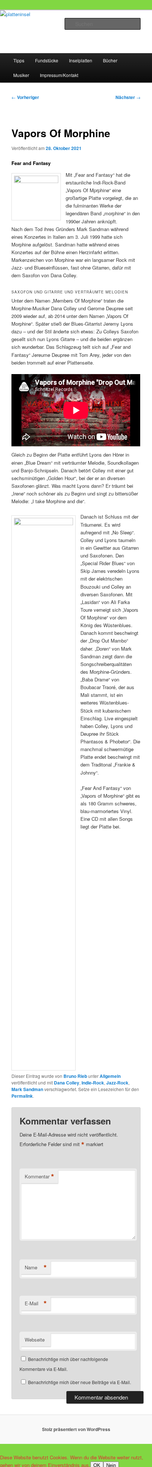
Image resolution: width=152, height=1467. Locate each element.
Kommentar (39, 1176)
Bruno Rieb (75, 1076)
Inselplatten (80, 60)
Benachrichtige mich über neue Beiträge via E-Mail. (79, 1382)
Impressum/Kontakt (59, 75)
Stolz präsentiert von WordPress (76, 1429)
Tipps (18, 60)
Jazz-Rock (117, 1082)
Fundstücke (46, 60)
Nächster (128, 97)
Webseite (35, 1339)
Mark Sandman (27, 1089)
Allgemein (110, 1076)
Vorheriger (25, 97)
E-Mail (36, 1303)
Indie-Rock (93, 1082)
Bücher (110, 60)
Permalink (22, 1096)
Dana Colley (66, 1082)
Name (36, 1267)
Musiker (21, 75)
